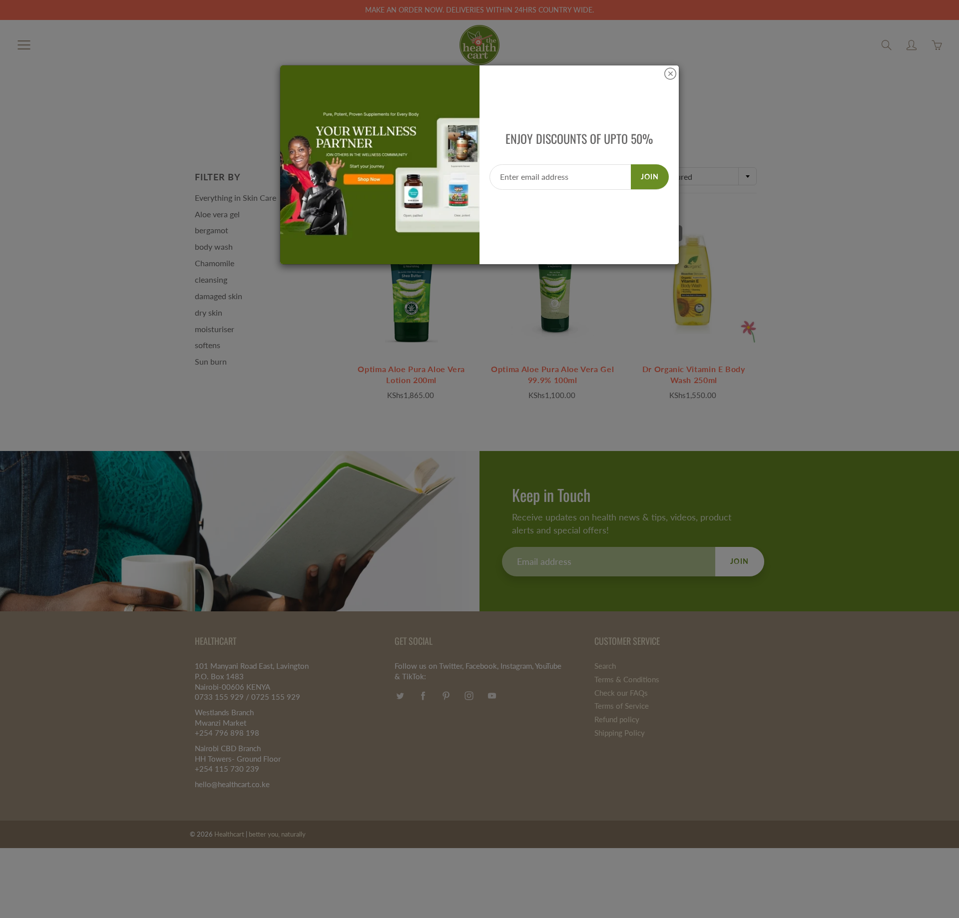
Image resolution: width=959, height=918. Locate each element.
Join (650, 176)
